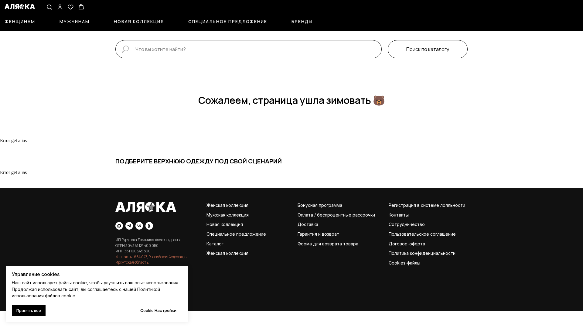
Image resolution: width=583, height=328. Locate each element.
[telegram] (129, 226)
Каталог (214, 243)
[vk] (139, 226)
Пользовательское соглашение (422, 234)
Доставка (308, 224)
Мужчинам (75, 21)
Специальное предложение (227, 21)
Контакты (399, 214)
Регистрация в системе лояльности (427, 205)
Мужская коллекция (227, 214)
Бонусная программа (320, 205)
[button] (49, 7)
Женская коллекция (227, 205)
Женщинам (20, 21)
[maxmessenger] (119, 226)
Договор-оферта (407, 243)
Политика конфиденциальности (422, 253)
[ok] (149, 226)
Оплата (305, 214)
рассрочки (364, 214)
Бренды (302, 21)
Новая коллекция (139, 21)
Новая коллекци (223, 224)
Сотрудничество (407, 224)
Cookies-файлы (404, 262)
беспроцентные (334, 214)
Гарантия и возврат (318, 234)
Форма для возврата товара (328, 243)
